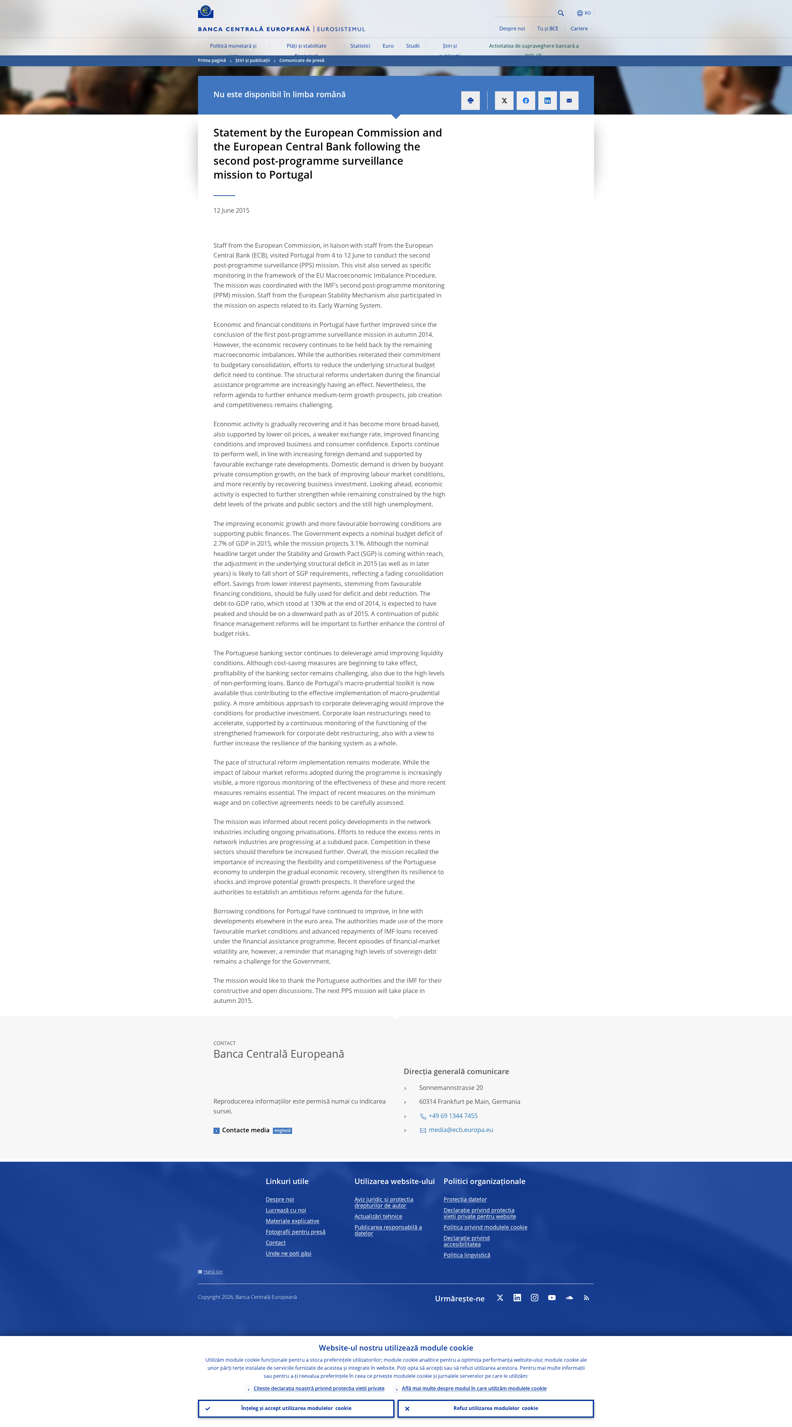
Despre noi (512, 29)
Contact (276, 1243)
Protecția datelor (465, 1200)
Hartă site (213, 1272)
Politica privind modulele (485, 1227)
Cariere (579, 29)
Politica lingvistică (467, 1255)
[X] (500, 1297)
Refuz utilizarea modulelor (496, 1408)
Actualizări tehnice (378, 1217)
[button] (572, 13)
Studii (413, 46)
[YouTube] (551, 1297)
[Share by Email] (569, 100)
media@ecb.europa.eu (461, 1130)
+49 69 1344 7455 (453, 1116)
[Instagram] (534, 1297)
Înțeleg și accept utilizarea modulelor (296, 1408)
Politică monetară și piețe (233, 51)
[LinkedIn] (517, 1297)
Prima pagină (212, 61)
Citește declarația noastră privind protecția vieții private (319, 1388)
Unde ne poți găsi (289, 1254)
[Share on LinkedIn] (547, 100)
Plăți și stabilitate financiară (306, 51)
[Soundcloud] (569, 1297)
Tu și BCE (547, 29)
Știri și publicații (449, 51)
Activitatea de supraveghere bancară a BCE (534, 51)
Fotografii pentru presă (295, 1232)
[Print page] (470, 100)
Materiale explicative (292, 1221)
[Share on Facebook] (526, 100)
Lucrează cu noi (286, 1210)
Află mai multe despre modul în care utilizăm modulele (474, 1388)
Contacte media (246, 1131)
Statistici (360, 46)
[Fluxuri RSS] (586, 1297)
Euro (388, 46)
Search (561, 13)
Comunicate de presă (301, 61)
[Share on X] (504, 100)
